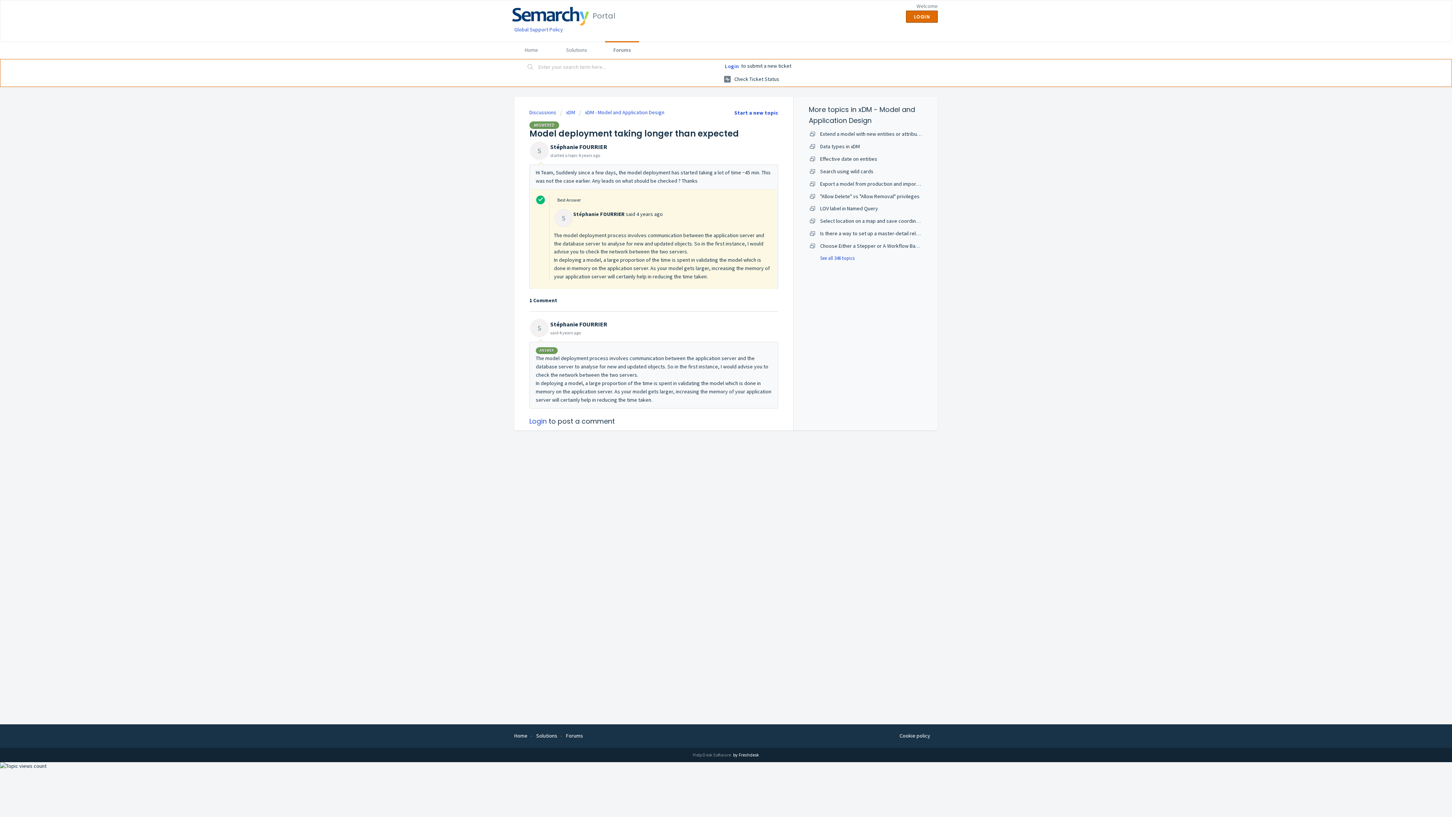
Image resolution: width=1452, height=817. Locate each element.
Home (531, 50)
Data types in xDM (840, 146)
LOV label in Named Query (849, 208)
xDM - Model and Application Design (624, 112)
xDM (570, 112)
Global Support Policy (538, 29)
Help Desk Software (712, 755)
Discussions (542, 112)
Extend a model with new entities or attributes (872, 133)
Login (732, 66)
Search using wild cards (846, 171)
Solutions (576, 50)
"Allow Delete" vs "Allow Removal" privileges (870, 196)
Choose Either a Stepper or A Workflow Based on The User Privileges (898, 245)
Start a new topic (756, 112)
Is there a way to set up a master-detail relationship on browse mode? (899, 233)
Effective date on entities (848, 158)
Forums (622, 50)
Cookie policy (915, 735)
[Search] (530, 67)
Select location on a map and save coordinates (873, 220)
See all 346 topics (837, 258)
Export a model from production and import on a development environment (905, 183)
